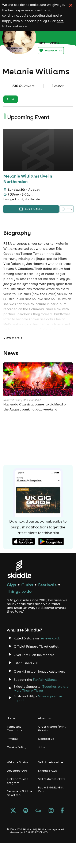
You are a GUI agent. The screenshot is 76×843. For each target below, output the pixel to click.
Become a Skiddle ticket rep (19, 793)
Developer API (17, 770)
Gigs (11, 584)
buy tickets (33, 209)
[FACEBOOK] (62, 811)
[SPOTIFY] (25, 811)
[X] (13, 811)
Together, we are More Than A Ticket (41, 689)
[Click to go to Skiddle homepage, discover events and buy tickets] (19, 568)
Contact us (46, 739)
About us (44, 718)
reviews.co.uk (50, 638)
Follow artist (53, 50)
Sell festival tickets (51, 779)
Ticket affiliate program (17, 781)
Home (41, 42)
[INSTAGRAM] (51, 811)
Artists (54, 42)
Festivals (47, 584)
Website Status (17, 762)
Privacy (12, 739)
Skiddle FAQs (47, 770)
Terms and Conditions (15, 728)
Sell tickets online (50, 762)
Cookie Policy (16, 747)
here (60, 21)
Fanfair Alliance (45, 680)
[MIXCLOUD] (38, 811)
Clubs (27, 584)
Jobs (41, 747)
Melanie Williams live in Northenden (27, 178)
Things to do (19, 591)
